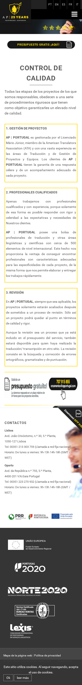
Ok (8, 678)
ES (63, 4)
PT (50, 4)
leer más (23, 678)
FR (70, 4)
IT (77, 4)
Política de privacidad (47, 655)
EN (57, 4)
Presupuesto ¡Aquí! (38, 44)
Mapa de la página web (17, 655)
